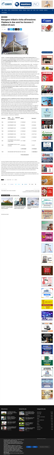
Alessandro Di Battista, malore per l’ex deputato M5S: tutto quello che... (11, 428)
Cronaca (5, 10)
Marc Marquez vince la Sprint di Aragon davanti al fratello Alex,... (30, 428)
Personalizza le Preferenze (44, 446)
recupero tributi (9, 179)
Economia (24, 10)
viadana (16, 179)
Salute (37, 10)
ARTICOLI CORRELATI (5, 195)
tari (12, 179)
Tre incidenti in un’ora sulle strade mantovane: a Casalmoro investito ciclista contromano (7, 207)
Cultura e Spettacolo (14, 10)
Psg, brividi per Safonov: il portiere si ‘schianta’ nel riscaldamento (29, 423)
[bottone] (47, 52)
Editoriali (20, 10)
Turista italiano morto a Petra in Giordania (8, 190)
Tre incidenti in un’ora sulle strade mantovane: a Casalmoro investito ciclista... (12, 412)
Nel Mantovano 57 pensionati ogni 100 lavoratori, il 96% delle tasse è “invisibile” (33, 207)
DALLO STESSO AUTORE (15, 195)
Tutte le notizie (4, 12)
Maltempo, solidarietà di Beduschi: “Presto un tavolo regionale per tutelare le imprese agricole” (20, 207)
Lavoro (34, 10)
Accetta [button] (29, 446)
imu (4, 179)
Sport (31, 10)
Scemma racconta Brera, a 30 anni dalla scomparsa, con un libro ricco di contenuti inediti (31, 191)
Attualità (28, 10)
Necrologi (45, 10)
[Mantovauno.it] (27, 4)
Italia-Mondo (41, 10)
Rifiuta (35, 446)
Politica (9, 10)
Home (2, 10)
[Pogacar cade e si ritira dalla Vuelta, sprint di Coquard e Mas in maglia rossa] (3, 423)
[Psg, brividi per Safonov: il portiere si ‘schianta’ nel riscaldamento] (21, 424)
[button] (52, 10)
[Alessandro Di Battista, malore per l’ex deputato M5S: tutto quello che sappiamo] (3, 428)
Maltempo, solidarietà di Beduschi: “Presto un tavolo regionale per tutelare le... (11, 417)
